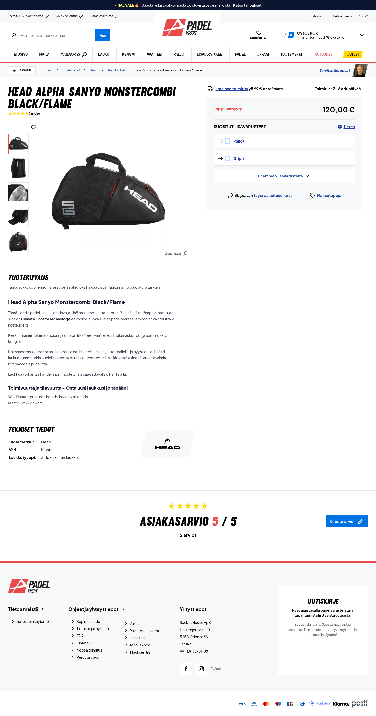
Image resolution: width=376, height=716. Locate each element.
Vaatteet (155, 54)
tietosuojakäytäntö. (322, 635)
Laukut (104, 54)
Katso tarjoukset (247, 5)
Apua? (363, 16)
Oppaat (263, 54)
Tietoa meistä (342, 16)
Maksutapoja (329, 195)
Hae (102, 35)
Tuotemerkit (292, 54)
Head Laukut (116, 70)
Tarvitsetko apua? (335, 70)
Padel (240, 54)
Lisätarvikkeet (210, 54)
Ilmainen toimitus (232, 88)
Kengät (129, 54)
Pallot (180, 54)
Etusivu (21, 54)
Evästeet (218, 669)
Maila (44, 54)
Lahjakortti (319, 16)
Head (93, 70)
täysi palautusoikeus (273, 195)
